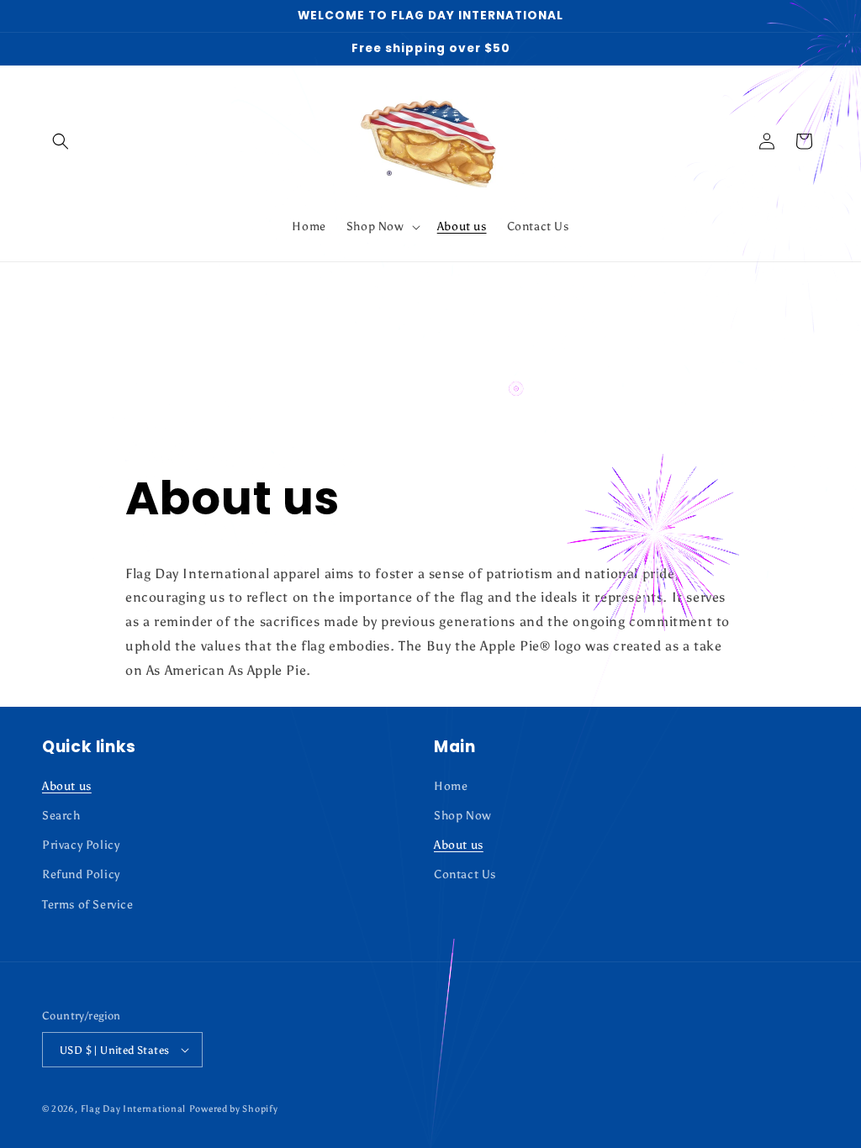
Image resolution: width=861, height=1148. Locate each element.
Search (61, 815)
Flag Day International (133, 1108)
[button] (60, 141)
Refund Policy (81, 874)
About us (67, 786)
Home (450, 786)
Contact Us (465, 874)
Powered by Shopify (233, 1108)
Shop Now (463, 815)
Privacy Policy (80, 845)
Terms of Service (88, 905)
